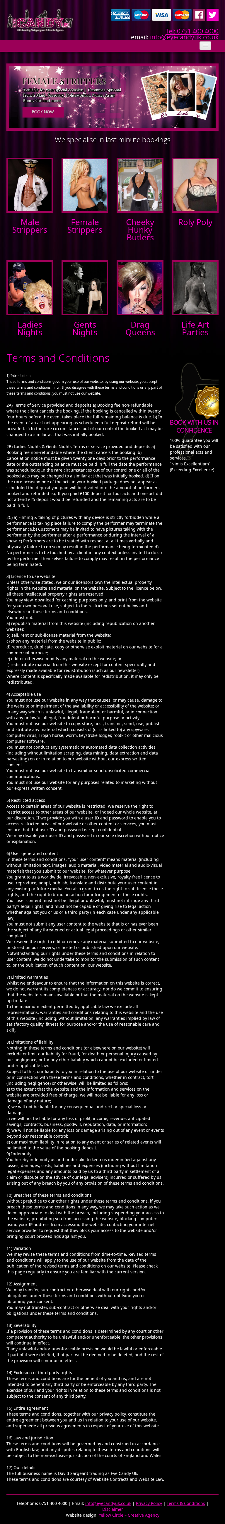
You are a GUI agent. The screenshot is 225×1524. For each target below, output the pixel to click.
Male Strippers (29, 225)
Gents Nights (84, 328)
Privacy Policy (149, 1503)
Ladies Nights (29, 328)
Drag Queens (140, 328)
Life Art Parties (195, 328)
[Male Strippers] (29, 184)
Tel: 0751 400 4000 (192, 31)
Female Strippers (84, 225)
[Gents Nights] (85, 287)
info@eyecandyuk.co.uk (184, 37)
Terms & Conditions (186, 1503)
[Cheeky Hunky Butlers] (140, 184)
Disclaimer (112, 1509)
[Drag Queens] (140, 287)
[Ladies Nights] (29, 287)
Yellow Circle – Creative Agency (129, 1515)
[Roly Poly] (195, 184)
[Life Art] (195, 287)
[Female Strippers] (85, 184)
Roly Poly (195, 221)
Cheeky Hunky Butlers (140, 229)
